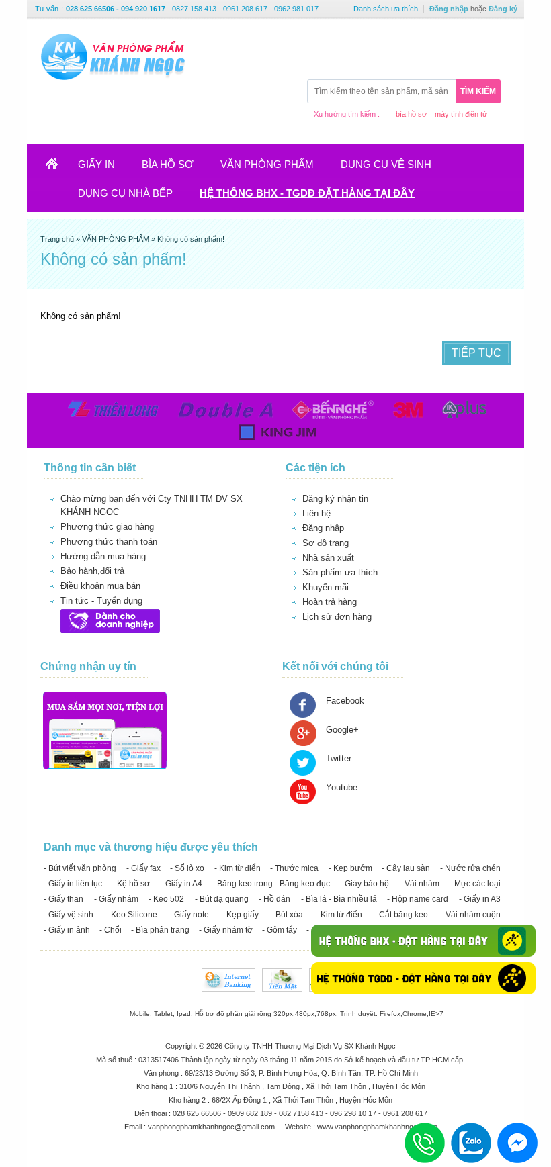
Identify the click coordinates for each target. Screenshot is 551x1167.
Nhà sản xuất (328, 558)
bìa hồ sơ (411, 114)
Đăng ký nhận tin (335, 499)
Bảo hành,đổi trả (92, 571)
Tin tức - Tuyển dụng (101, 601)
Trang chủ (58, 239)
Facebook (345, 701)
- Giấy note (189, 914)
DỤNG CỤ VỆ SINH (386, 164)
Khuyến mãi (325, 587)
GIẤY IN (96, 164)
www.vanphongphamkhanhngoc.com (377, 1127)
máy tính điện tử (461, 114)
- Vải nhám (419, 883)
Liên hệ (316, 513)
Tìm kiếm (478, 91)
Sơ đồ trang (325, 543)
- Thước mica (294, 868)
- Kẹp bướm (350, 868)
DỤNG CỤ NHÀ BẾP (125, 193)
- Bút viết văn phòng (80, 868)
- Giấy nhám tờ (226, 930)
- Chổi (110, 930)
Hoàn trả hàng (329, 602)
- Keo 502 (166, 899)
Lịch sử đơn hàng (337, 617)
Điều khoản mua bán (100, 586)
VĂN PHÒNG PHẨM (267, 164)
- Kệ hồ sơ (131, 883)
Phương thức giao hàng (107, 527)
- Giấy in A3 (480, 899)
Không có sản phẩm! (190, 239)
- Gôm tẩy (279, 930)
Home (60, 168)
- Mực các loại (475, 883)
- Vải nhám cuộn (471, 914)
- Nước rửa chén (470, 868)
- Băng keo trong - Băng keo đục (271, 883)
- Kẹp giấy (240, 914)
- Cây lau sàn (406, 868)
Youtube (341, 787)
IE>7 (436, 1013)
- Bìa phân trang (160, 930)
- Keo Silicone (131, 914)
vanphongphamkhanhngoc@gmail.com (212, 1127)
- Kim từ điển (237, 868)
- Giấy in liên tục (73, 883)
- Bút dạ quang (222, 899)
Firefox (390, 1013)
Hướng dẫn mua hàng (103, 556)
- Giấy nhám (116, 899)
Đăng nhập (448, 9)
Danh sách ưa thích (385, 9)
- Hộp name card (417, 899)
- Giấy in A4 (181, 883)
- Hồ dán (274, 899)
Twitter (338, 758)
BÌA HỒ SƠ (168, 164)
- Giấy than (63, 899)
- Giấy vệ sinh (68, 914)
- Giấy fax (143, 868)
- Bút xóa (287, 914)
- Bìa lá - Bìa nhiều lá (339, 899)
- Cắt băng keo (401, 914)
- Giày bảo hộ (364, 883)
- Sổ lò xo (187, 868)
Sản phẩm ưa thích (340, 572)
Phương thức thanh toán (108, 541)
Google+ (342, 730)
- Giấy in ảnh (67, 930)
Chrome (414, 1013)
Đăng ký (503, 9)
